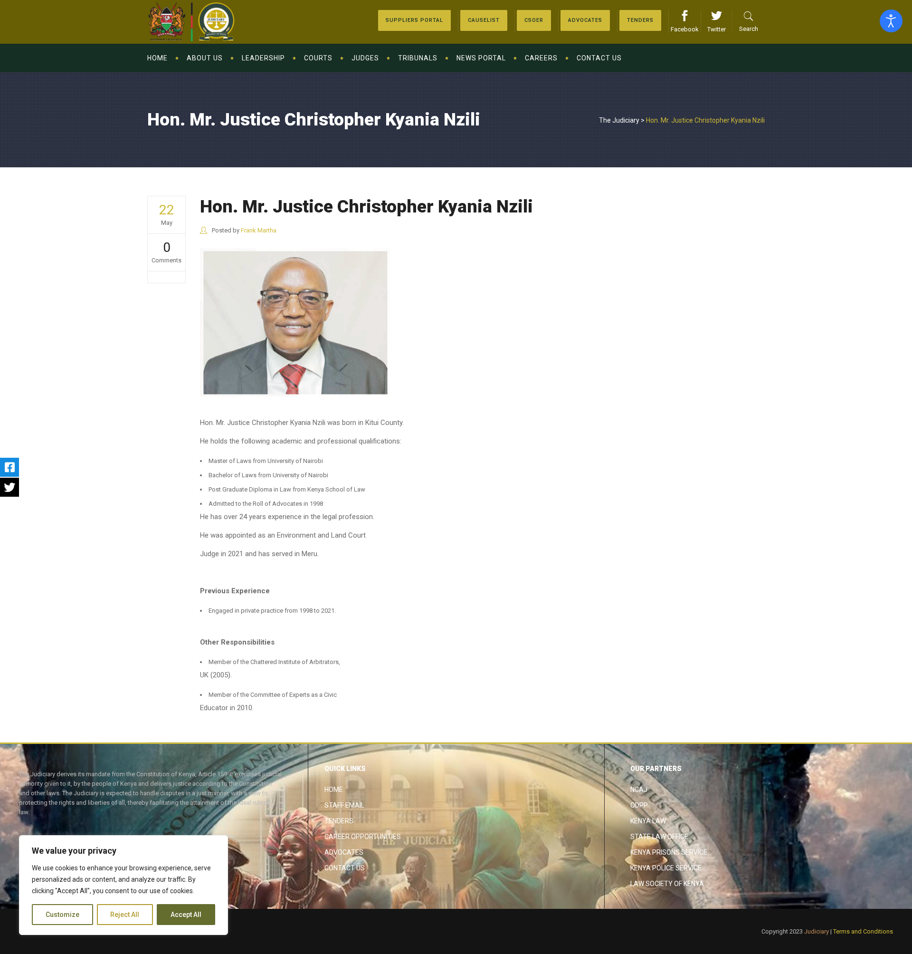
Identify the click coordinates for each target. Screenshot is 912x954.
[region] (123, 885)
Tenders (338, 821)
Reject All (124, 914)
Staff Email (344, 805)
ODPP (639, 805)
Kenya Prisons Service (668, 852)
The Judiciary (619, 120)
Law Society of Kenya (667, 883)
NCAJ (638, 789)
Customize (62, 914)
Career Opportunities (362, 836)
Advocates (343, 852)
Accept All (186, 914)
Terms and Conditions (863, 931)
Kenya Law (648, 821)
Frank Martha (258, 230)
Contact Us (344, 868)
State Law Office (659, 836)
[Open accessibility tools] (891, 21)
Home (333, 789)
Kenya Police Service (666, 868)
